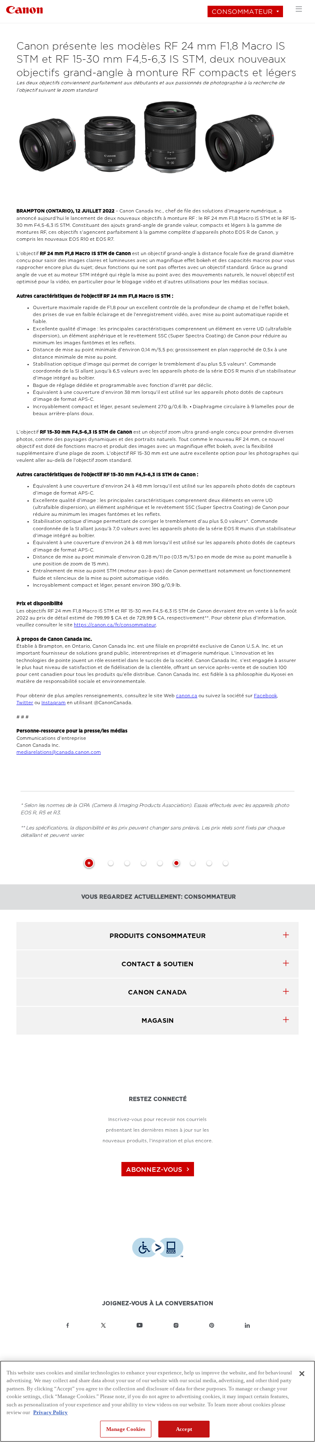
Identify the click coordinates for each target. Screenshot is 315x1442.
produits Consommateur (157, 936)
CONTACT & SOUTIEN (157, 964)
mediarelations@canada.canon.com (58, 752)
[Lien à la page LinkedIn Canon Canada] (247, 1325)
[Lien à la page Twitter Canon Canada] (103, 1325)
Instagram (53, 702)
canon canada (157, 992)
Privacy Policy (50, 1412)
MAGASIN (158, 1020)
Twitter (24, 702)
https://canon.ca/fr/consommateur (115, 625)
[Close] (302, 1374)
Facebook (265, 695)
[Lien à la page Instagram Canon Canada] (175, 1325)
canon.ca (186, 695)
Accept (184, 1429)
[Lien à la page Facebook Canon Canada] (67, 1325)
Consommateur (242, 12)
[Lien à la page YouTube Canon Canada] (140, 1325)
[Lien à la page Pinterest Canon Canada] (211, 1325)
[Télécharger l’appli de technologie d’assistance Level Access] (157, 1248)
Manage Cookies (126, 1429)
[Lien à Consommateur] (24, 9)
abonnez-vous (159, 1169)
